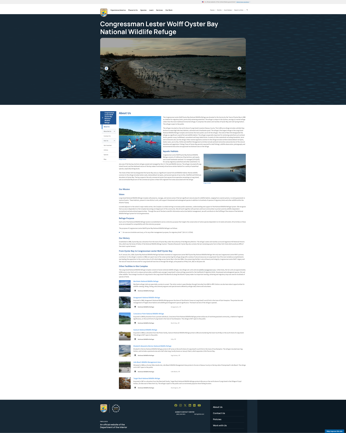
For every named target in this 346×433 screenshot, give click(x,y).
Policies (217, 419)
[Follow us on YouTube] (200, 405)
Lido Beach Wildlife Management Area (147, 362)
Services (159, 10)
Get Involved (107, 145)
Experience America (118, 10)
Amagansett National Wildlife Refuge (146, 297)
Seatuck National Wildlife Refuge (145, 330)
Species (143, 10)
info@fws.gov (199, 414)
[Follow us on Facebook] (176, 405)
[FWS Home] (103, 12)
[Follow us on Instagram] (181, 405)
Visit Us (106, 141)
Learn (151, 10)
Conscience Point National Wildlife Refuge (148, 314)
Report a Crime (238, 10)
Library (106, 150)
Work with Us (220, 425)
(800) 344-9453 (180, 414)
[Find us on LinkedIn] (190, 405)
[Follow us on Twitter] (186, 405)
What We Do (107, 131)
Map (105, 159)
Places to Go (133, 10)
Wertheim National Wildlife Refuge (145, 281)
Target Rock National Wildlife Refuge (146, 378)
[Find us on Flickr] (195, 405)
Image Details (122, 159)
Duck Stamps (228, 10)
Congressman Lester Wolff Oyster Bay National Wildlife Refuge (109, 118)
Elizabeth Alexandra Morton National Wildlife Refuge (152, 346)
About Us (107, 127)
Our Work (168, 10)
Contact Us (107, 136)
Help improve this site (334, 431)
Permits (219, 10)
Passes (212, 10)
